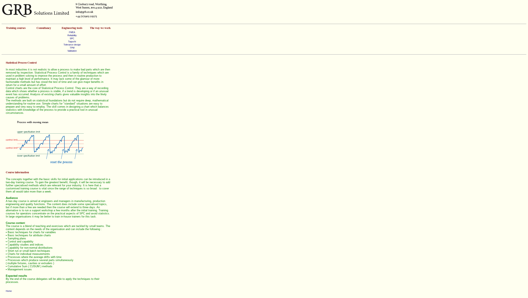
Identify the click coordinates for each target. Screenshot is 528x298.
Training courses (16, 28)
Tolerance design (72, 44)
